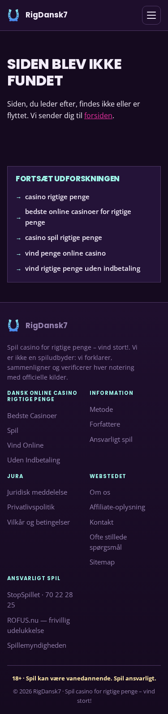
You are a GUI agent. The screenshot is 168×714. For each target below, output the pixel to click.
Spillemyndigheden (36, 645)
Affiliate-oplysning (117, 506)
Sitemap (102, 561)
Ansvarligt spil (111, 439)
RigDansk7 (47, 691)
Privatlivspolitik (31, 506)
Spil (12, 430)
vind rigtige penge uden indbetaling (82, 268)
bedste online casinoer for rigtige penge (78, 216)
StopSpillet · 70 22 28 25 (40, 600)
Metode (101, 409)
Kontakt (101, 521)
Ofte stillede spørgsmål (108, 542)
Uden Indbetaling (33, 459)
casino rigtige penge (57, 196)
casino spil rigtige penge (63, 237)
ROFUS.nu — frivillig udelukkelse (38, 625)
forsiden (98, 115)
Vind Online (25, 444)
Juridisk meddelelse (37, 491)
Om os (100, 491)
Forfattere (105, 423)
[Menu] (151, 15)
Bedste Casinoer (32, 414)
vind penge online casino (65, 252)
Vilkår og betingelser (38, 521)
